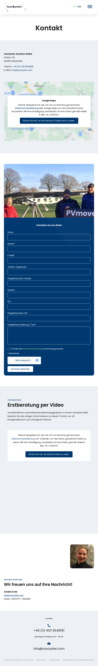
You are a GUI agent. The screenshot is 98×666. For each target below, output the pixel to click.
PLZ (9, 301)
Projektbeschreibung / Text (22, 324)
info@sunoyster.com (21, 70)
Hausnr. (11, 290)
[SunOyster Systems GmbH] (15, 7)
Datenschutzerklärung (26, 108)
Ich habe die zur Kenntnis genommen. (37, 349)
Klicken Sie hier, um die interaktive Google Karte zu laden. (49, 121)
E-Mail (11, 255)
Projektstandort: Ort (17, 313)
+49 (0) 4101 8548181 (23, 66)
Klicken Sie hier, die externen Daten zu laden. (49, 454)
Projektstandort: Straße (19, 278)
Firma (10, 232)
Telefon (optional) (17, 267)
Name (11, 243)
